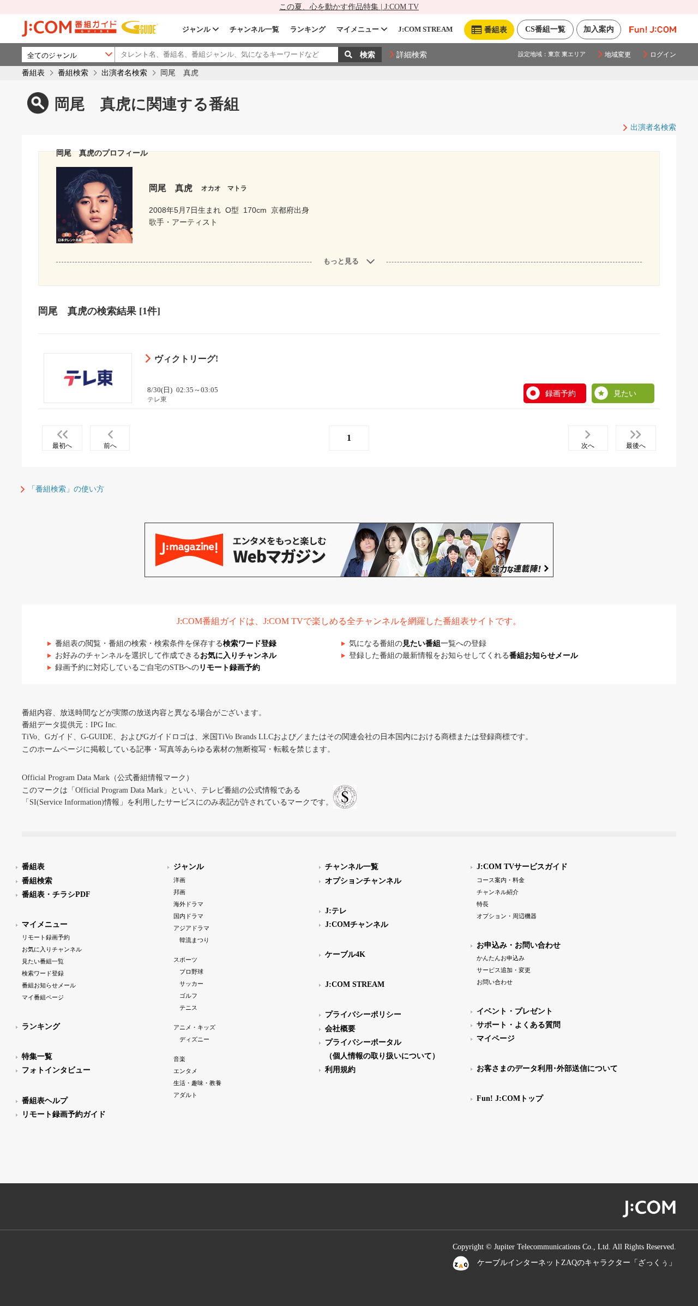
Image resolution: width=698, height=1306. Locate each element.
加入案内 (598, 29)
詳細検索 (411, 55)
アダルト (185, 1095)
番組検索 (73, 73)
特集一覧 (37, 1056)
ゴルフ (188, 995)
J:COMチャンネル (356, 924)
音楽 (179, 1059)
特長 (483, 904)
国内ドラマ (188, 916)
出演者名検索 (124, 73)
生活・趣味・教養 (197, 1083)
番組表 (33, 73)
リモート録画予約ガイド (64, 1114)
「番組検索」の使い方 (66, 489)
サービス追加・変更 (504, 970)
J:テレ (336, 911)
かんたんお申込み (501, 958)
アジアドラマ (191, 928)
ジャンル (196, 29)
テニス (188, 1007)
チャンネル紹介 (498, 892)
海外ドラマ (188, 904)
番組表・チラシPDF (56, 894)
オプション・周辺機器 (507, 916)
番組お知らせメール (543, 655)
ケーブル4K (345, 954)
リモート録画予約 (229, 667)
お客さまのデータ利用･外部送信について (547, 1068)
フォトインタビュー (56, 1070)
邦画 (179, 892)
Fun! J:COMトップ (510, 1098)
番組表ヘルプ (45, 1101)
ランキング (308, 29)
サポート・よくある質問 (519, 1025)
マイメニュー (357, 29)
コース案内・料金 (501, 880)
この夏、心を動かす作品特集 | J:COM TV (349, 7)
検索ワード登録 (249, 643)
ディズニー (194, 1039)
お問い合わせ (495, 982)
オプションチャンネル (363, 881)
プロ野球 (191, 971)
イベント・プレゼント (515, 1011)
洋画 (179, 880)
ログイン (663, 54)
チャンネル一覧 (254, 29)
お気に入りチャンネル (238, 655)
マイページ (496, 1038)
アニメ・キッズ (194, 1027)
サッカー (191, 983)
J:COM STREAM (425, 29)
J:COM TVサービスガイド (522, 866)
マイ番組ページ (43, 997)
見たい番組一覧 (43, 961)
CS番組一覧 (545, 29)
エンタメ (185, 1071)
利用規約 (340, 1069)
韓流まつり (194, 940)
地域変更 (618, 54)
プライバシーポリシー (363, 1014)
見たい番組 (421, 643)
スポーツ (185, 959)
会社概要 (340, 1029)
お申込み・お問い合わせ (519, 945)
